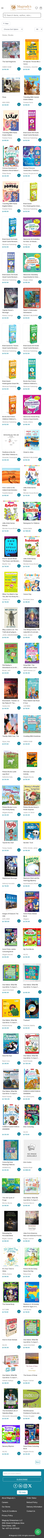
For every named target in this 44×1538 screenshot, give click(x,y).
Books (10, 35)
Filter (6, 24)
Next (38, 1462)
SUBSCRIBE (22, 1479)
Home (4, 35)
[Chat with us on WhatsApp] (38, 1532)
